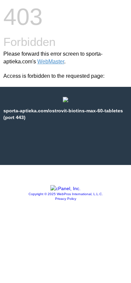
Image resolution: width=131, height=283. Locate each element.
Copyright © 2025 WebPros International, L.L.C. (66, 194)
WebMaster (50, 61)
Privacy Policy (65, 199)
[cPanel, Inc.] (65, 188)
